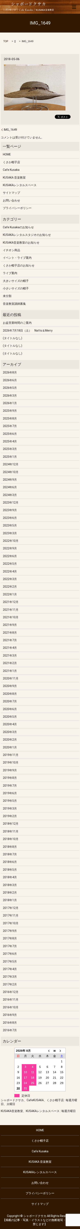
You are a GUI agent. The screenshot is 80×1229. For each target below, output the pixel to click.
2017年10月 (10, 923)
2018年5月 (10, 869)
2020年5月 (10, 716)
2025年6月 (10, 433)
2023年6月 (10, 517)
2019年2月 (10, 816)
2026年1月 (10, 403)
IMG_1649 (10, 129)
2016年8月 (10, 1022)
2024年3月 (10, 495)
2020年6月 (10, 709)
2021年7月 (10, 640)
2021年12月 (10, 602)
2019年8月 (10, 777)
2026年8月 (10, 372)
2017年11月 (10, 915)
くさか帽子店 (11, 162)
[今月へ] (54, 1050)
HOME (7, 154)
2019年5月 (10, 800)
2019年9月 (10, 770)
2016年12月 (10, 992)
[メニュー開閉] (74, 7)
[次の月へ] (62, 1050)
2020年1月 (10, 747)
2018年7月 (10, 854)
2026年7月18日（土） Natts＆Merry (28, 330)
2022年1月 (10, 594)
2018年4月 (10, 877)
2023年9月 (10, 510)
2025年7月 (10, 426)
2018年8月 (10, 846)
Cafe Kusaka (11, 169)
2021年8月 (10, 632)
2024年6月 (10, 487)
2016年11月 (10, 999)
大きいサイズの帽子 (16, 280)
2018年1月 (10, 900)
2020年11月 (10, 678)
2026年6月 (10, 380)
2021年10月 (10, 617)
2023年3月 (10, 533)
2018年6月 (10, 862)
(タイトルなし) (12, 338)
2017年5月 (10, 961)
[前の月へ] (47, 1050)
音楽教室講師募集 (14, 303)
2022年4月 (10, 571)
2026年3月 (10, 395)
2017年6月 (10, 953)
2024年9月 (10, 479)
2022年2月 (10, 586)
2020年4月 (10, 724)
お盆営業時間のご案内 (17, 322)
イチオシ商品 (11, 250)
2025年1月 (10, 456)
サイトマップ (11, 192)
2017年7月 (10, 946)
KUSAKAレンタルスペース (20, 185)
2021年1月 (10, 670)
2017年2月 (10, 984)
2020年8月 (10, 693)
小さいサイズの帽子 (16, 288)
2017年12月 (10, 908)
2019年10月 (10, 762)
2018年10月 (10, 839)
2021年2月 (10, 663)
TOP (5, 41)
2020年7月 (10, 701)
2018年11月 (10, 831)
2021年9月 (10, 624)
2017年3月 (10, 976)
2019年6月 (10, 793)
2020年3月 (10, 732)
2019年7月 (10, 785)
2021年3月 (10, 655)
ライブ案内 (10, 273)
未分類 (7, 296)
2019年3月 (10, 808)
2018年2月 (10, 892)
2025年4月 (10, 441)
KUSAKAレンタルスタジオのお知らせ (27, 234)
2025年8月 (10, 418)
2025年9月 (10, 410)
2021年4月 (10, 647)
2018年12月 (10, 823)
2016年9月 (10, 1014)
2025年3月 (10, 449)
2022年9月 (10, 548)
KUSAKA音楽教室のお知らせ (21, 242)
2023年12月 (10, 502)
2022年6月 (10, 556)
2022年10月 (10, 540)
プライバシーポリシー (17, 208)
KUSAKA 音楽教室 (14, 177)
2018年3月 (10, 885)
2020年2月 (10, 739)
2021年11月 (10, 609)
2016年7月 (10, 1030)
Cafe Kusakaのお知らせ (18, 227)
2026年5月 (10, 387)
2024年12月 (10, 464)
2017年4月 (10, 969)
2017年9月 (10, 930)
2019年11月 (10, 755)
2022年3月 (10, 579)
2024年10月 (10, 472)
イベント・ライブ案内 (17, 257)
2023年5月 (10, 525)
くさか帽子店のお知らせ (18, 265)
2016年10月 (10, 1007)
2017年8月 (10, 938)
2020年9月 (10, 686)
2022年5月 (10, 563)
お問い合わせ (11, 200)
